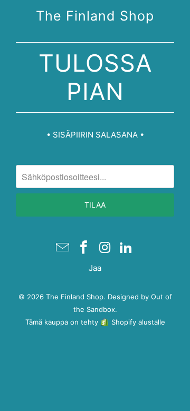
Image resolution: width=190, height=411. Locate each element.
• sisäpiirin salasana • (95, 135)
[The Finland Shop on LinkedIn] (126, 248)
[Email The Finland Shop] (63, 248)
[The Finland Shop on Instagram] (105, 248)
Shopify (123, 322)
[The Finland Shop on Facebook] (84, 248)
